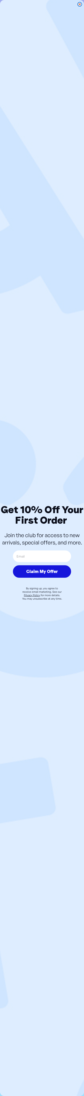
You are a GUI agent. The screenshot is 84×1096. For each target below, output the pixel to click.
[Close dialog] (80, 4)
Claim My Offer (42, 571)
